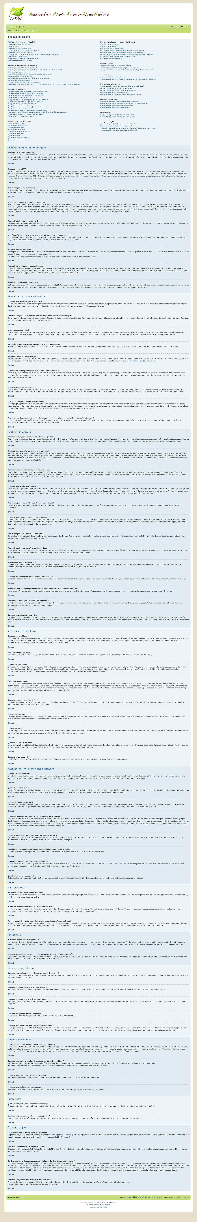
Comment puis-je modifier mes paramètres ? (22, 68)
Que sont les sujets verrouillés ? (18, 138)
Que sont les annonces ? (16, 133)
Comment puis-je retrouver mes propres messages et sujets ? (120, 94)
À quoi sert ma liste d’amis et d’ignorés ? (113, 77)
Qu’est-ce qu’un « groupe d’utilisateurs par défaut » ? (117, 56)
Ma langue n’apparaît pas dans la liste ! (20, 76)
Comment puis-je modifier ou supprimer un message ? (25, 93)
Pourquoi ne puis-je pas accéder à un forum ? (22, 104)
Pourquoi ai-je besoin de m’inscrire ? (19, 44)
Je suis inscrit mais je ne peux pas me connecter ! (24, 50)
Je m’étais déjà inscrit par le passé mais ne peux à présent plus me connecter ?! (34, 54)
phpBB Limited (65, 1135)
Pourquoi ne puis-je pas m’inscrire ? (19, 48)
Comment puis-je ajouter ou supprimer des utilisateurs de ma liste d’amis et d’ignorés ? (128, 79)
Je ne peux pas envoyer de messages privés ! (115, 65)
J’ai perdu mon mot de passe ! (17, 56)
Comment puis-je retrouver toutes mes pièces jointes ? (118, 117)
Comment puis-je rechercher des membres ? (115, 92)
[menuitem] (21, 26)
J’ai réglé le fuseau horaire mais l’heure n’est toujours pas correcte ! (30, 74)
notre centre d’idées (136, 1149)
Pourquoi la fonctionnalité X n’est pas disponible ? (116, 126)
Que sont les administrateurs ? (110, 44)
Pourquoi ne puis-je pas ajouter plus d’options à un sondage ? (28, 100)
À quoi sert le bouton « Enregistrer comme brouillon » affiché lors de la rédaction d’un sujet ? (37, 112)
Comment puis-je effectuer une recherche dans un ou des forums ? (122, 86)
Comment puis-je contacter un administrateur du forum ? (118, 130)
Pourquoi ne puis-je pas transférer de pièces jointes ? (25, 106)
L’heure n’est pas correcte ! (16, 72)
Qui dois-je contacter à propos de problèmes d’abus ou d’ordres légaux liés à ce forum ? (129, 128)
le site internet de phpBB (136, 361)
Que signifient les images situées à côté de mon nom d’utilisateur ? (29, 78)
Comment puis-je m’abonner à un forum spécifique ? (117, 105)
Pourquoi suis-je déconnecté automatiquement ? (23, 58)
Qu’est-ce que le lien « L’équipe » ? (111, 58)
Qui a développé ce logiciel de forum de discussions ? (117, 124)
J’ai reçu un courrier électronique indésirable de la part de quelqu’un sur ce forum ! (127, 70)
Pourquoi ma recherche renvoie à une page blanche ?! (118, 90)
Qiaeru (108, 1204)
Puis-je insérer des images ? (17, 129)
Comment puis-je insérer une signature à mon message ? (26, 95)
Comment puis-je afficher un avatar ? (20, 80)
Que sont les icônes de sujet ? (17, 140)
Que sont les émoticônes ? (16, 127)
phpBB (92, 1202)
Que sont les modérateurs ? (109, 46)
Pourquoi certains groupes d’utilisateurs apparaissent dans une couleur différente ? (127, 54)
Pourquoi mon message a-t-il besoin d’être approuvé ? (25, 114)
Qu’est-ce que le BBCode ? (16, 123)
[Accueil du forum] (62, 14)
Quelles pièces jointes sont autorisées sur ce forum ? (117, 115)
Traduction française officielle (96, 1204)
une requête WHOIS (30, 1166)
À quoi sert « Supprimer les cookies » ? (20, 60)
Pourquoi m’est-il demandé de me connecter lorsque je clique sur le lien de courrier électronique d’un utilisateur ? (44, 84)
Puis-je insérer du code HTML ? (18, 125)
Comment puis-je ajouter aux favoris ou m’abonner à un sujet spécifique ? (124, 103)
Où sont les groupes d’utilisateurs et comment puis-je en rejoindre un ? (123, 50)
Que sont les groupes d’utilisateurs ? (112, 48)
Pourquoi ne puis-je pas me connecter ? (21, 52)
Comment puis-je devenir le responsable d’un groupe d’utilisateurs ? (122, 52)
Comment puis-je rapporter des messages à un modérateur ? (28, 110)
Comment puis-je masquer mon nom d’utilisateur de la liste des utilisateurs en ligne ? (35, 70)
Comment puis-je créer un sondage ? (20, 97)
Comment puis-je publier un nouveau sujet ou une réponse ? (27, 91)
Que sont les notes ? (14, 136)
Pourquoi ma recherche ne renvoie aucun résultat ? (117, 88)
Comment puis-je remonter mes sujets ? (21, 116)
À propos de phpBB (52, 1137)
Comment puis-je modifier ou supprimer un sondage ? (25, 102)
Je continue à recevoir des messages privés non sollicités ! (119, 68)
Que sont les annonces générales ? (19, 131)
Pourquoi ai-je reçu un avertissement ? (20, 108)
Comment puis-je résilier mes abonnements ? (115, 107)
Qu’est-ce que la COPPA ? (16, 46)
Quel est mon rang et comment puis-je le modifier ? (24, 82)
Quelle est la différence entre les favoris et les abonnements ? (120, 101)
